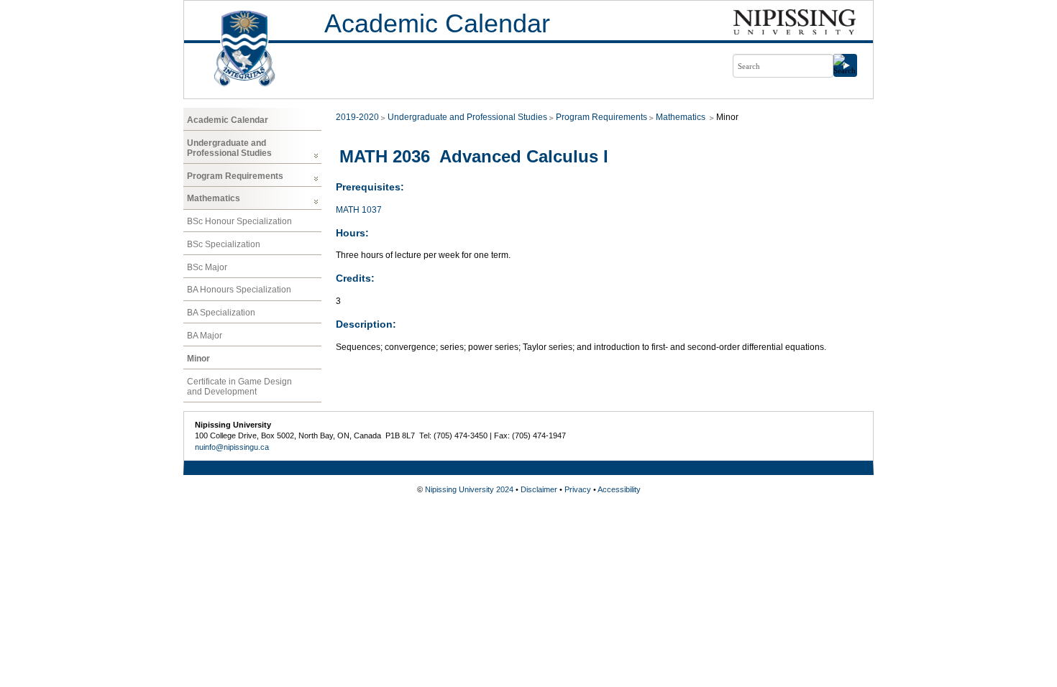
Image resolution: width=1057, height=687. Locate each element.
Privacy (577, 489)
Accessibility (619, 489)
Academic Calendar (437, 23)
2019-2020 (357, 117)
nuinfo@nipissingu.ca (232, 447)
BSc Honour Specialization (239, 221)
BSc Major (207, 267)
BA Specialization (221, 313)
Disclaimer (539, 489)
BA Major (204, 336)
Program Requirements (235, 176)
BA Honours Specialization (239, 290)
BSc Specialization (223, 244)
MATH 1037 (359, 210)
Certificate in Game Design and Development (239, 387)
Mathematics (213, 198)
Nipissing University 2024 (469, 489)
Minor (198, 359)
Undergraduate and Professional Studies (229, 148)
